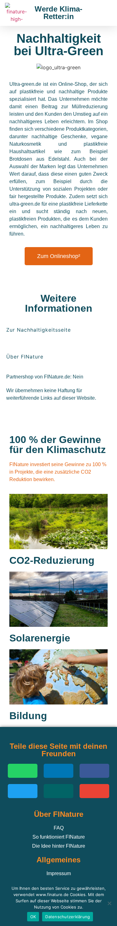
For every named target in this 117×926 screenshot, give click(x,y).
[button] (104, 13)
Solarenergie (39, 638)
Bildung (28, 715)
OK (33, 916)
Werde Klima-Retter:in (58, 13)
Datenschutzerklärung (67, 916)
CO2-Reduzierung (52, 560)
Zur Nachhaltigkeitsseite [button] (38, 330)
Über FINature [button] (24, 356)
